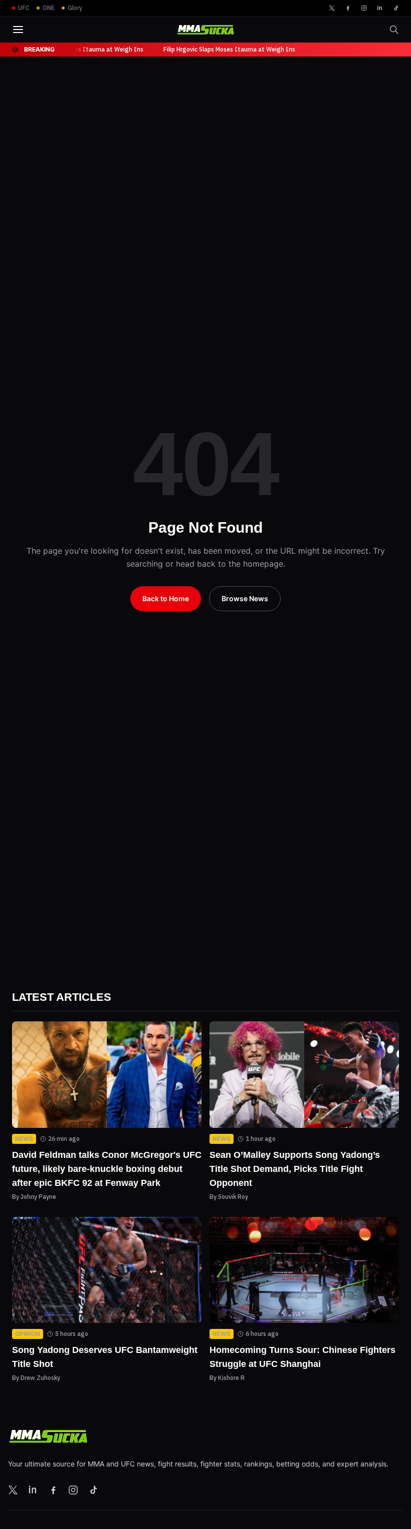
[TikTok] (396, 8)
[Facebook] (348, 8)
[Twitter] (332, 8)
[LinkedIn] (380, 8)
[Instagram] (364, 8)
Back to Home (166, 598)
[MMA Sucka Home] (205, 30)
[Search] (394, 30)
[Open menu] (18, 30)
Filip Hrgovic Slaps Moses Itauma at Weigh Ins (76, 49)
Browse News (245, 598)
